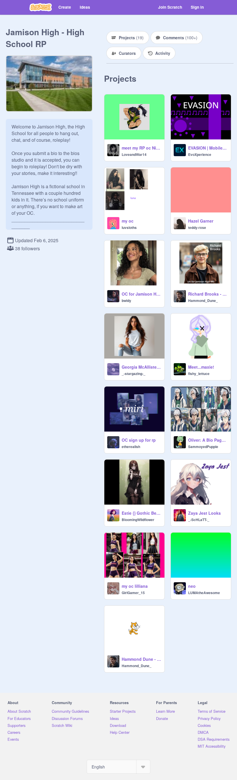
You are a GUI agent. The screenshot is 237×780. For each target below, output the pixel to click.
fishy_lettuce (199, 373)
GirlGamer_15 (133, 592)
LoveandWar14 (134, 154)
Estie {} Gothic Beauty (141, 513)
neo (192, 586)
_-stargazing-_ (133, 373)
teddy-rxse (197, 227)
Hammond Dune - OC (141, 659)
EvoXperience (199, 154)
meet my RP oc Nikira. (141, 148)
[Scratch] (40, 7)
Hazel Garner (200, 221)
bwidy (126, 300)
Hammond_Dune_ (203, 300)
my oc (128, 221)
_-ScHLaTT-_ (198, 519)
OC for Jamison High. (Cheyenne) (141, 294)
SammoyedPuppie (203, 446)
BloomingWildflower (138, 519)
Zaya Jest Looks (204, 513)
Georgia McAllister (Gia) (141, 367)
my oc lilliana (135, 586)
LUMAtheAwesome (204, 592)
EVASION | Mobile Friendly (207, 148)
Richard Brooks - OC (207, 294)
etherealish (131, 446)
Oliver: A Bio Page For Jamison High (207, 440)
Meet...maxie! (201, 367)
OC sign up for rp (139, 440)
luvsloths (129, 227)
